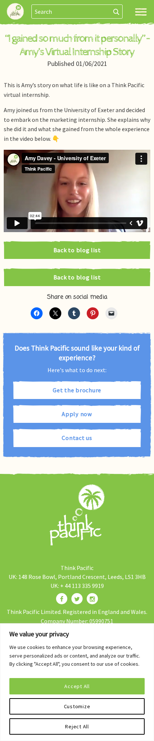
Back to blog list (77, 250)
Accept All (77, 686)
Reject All (77, 726)
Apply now (77, 414)
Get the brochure (77, 390)
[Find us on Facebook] (61, 598)
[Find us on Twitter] (77, 598)
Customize (77, 706)
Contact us (77, 437)
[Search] (116, 11)
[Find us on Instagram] (92, 598)
